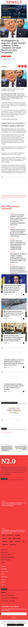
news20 (5, 294)
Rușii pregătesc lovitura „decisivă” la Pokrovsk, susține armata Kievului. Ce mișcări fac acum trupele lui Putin (7, 448)
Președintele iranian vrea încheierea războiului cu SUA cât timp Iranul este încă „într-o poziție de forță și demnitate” (18, 270)
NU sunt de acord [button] (11, 624)
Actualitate (4, 56)
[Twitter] (22, 66)
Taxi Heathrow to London (6, 432)
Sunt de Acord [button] (20, 624)
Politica (9, 56)
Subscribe (14, 617)
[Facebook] (19, 66)
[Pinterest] (25, 66)
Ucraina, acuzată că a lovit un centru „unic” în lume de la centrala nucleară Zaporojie (21, 448)
